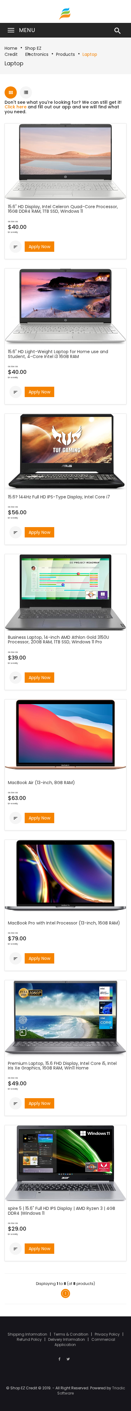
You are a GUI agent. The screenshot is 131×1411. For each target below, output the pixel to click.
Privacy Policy (108, 1334)
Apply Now (39, 247)
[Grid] (11, 92)
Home (11, 48)
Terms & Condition (71, 1334)
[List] (26, 92)
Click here (16, 107)
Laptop (90, 54)
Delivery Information (67, 1339)
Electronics (36, 54)
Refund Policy (30, 1339)
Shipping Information (28, 1334)
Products (65, 54)
